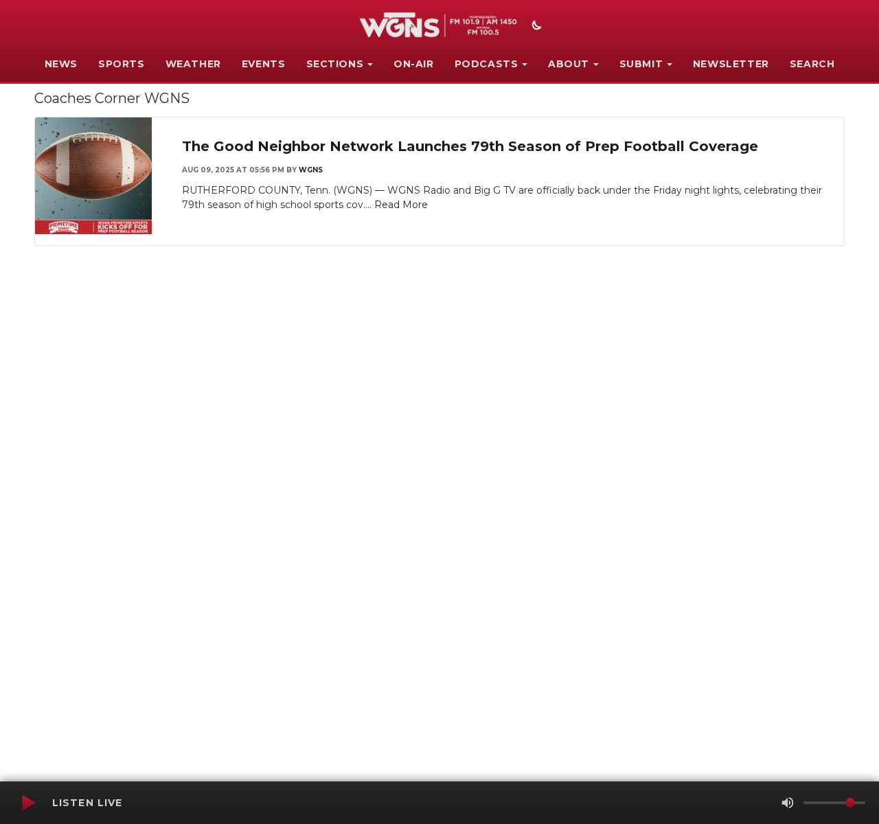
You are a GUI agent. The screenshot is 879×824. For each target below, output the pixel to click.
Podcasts (486, 64)
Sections (335, 64)
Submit (641, 64)
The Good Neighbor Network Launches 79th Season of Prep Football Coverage (470, 146)
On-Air (413, 64)
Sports (121, 64)
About (568, 64)
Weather (193, 64)
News (61, 64)
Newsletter (731, 64)
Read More (401, 204)
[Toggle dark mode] (535, 26)
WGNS (311, 169)
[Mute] (787, 802)
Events (264, 64)
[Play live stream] (28, 802)
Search (812, 64)
